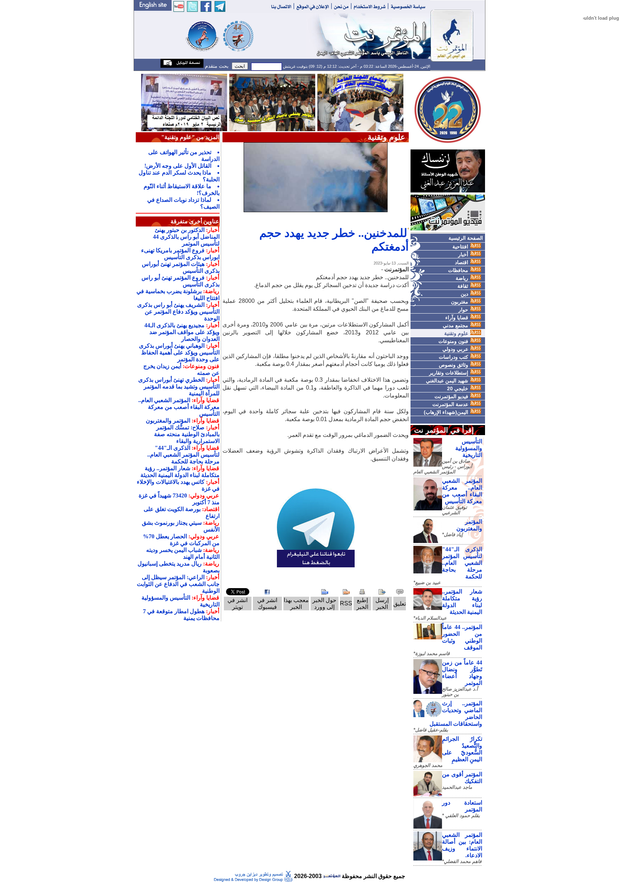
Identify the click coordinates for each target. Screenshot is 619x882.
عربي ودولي (455, 349)
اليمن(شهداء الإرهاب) (446, 412)
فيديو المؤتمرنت (451, 396)
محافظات (458, 270)
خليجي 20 (457, 388)
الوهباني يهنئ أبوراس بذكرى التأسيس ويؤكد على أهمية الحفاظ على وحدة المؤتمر (179, 352)
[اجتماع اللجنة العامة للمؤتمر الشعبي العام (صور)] (360, 102)
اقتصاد (461, 262)
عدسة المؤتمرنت (450, 404)
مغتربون (459, 302)
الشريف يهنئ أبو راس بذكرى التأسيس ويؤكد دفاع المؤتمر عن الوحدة (178, 311)
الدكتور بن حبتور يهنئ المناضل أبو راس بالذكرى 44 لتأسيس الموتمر (186, 237)
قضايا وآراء (456, 317)
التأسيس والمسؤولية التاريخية (468, 448)
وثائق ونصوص (453, 365)
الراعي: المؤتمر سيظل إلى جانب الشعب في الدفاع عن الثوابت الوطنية (178, 584)
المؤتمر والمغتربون (168, 421)
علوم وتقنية (456, 333)
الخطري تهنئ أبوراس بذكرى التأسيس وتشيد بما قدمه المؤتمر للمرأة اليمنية (179, 386)
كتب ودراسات (453, 357)
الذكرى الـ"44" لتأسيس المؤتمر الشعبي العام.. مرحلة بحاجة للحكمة (462, 563)
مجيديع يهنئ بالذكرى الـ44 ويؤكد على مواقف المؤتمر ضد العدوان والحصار (182, 332)
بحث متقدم (216, 66)
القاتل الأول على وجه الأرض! (177, 166)
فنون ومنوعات (453, 341)
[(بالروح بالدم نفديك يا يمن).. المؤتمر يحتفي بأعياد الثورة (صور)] (272, 102)
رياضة (462, 278)
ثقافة (462, 286)
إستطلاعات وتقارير (448, 373)
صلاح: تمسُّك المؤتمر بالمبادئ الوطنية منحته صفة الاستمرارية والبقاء (187, 434)
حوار (463, 310)
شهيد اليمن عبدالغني (447, 380)
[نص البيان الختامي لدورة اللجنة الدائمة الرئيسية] (184, 102)
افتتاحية (460, 246)
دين (464, 294)
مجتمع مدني (455, 325)
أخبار (463, 254)
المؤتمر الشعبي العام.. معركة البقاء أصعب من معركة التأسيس (179, 407)
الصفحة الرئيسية (465, 238)
